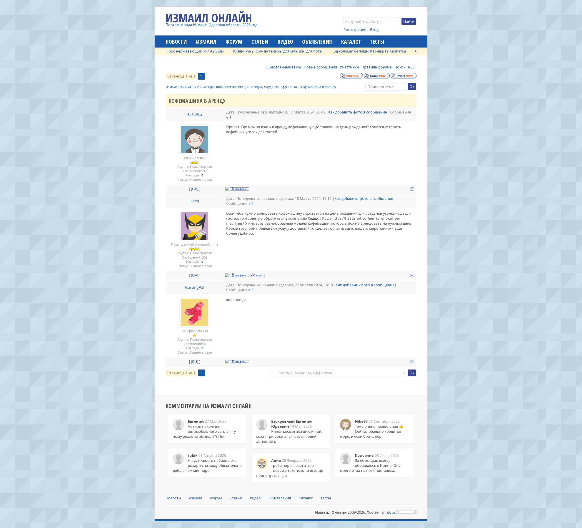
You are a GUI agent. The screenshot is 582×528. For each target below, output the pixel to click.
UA (194, 275)
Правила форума (376, 67)
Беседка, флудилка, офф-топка (273, 87)
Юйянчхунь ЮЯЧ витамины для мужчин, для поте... (264, 51)
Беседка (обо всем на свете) (224, 87)
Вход (374, 29)
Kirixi (195, 201)
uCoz (391, 512)
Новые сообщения (320, 67)
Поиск (399, 67)
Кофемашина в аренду (318, 87)
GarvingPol (194, 287)
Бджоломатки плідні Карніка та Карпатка (355, 51)
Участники (349, 67)
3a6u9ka (194, 114)
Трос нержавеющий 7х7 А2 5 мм (181, 51)
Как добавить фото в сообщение (357, 112)
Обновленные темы (283, 67)
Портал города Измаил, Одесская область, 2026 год (211, 24)
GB (194, 188)
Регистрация (355, 29)
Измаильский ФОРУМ (182, 87)
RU (194, 361)
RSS (411, 67)
